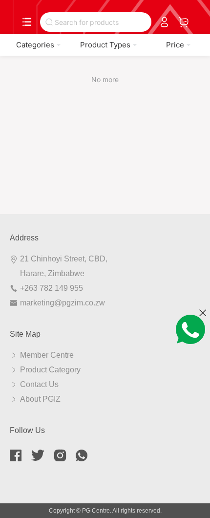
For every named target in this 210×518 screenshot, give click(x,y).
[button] (35, 45)
